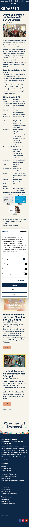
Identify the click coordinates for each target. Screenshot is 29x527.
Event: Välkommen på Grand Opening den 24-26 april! (14, 317)
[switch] (25, 264)
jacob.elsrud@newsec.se (8, 503)
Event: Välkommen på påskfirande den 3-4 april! (14, 374)
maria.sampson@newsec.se (9, 493)
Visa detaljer (20, 280)
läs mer (6, 347)
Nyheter (13, 23)
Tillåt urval (14, 289)
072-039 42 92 (5, 491)
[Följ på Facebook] (20, 520)
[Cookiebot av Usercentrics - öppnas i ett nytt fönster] (20, 231)
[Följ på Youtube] (26, 520)
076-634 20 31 (5, 478)
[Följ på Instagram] (23, 520)
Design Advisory (4, 515)
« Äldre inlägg (7, 409)
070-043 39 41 (5, 501)
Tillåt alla (14, 285)
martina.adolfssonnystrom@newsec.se (12, 480)
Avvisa (14, 294)
